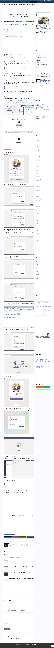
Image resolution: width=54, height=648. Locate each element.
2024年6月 (38, 156)
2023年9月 (38, 166)
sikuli (40, 306)
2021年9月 (38, 200)
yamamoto (32, 517)
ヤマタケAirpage (45, 33)
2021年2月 (38, 210)
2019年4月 (38, 240)
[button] (38, 335)
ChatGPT (40, 298)
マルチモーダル (47, 310)
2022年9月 (38, 183)
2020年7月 (38, 220)
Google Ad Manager (46, 299)
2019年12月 (38, 230)
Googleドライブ (46, 303)
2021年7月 (38, 203)
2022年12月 (38, 179)
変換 (46, 313)
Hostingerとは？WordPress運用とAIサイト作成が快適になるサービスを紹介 (45, 81)
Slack (46, 306)
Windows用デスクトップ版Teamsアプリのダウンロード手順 (13, 36)
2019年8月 (38, 236)
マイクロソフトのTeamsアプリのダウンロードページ (13, 100)
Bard (37, 298)
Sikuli (37, 268)
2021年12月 (38, 196)
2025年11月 (38, 140)
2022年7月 (38, 186)
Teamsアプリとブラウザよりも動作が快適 (11, 35)
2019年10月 (38, 233)
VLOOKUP (38, 307)
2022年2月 (38, 193)
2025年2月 (38, 147)
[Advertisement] (19, 45)
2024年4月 (38, 157)
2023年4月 (38, 173)
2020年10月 (38, 216)
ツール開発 (38, 274)
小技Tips (14, 515)
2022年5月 (38, 189)
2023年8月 (38, 167)
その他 (37, 271)
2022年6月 (38, 187)
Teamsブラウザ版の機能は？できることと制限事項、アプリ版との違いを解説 (21, 566)
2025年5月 (38, 146)
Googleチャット (46, 302)
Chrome (49, 298)
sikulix (43, 306)
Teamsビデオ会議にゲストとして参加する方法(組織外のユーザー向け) (19, 572)
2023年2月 (38, 176)
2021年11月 (38, 197)
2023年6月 (38, 170)
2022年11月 (38, 180)
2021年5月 (38, 206)
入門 (41, 313)
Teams (18, 515)
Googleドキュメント (39, 303)
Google (41, 299)
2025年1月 (38, 149)
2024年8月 (38, 153)
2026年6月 (38, 137)
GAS (37, 299)
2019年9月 (38, 234)
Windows (20, 515)
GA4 (37, 261)
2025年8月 (38, 143)
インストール (38, 309)
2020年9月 (38, 217)
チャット (38, 310)
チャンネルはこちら (45, 31)
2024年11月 (38, 150)
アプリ (23, 515)
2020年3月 (38, 226)
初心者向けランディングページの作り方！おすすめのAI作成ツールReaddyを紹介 (45, 55)
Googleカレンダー (39, 302)
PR (37, 264)
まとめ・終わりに (7, 37)
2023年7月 (38, 169)
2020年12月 (38, 213)
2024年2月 (38, 159)
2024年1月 (38, 160)
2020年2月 (38, 227)
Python (37, 265)
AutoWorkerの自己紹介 (43, 27)
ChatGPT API (44, 298)
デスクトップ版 (31, 515)
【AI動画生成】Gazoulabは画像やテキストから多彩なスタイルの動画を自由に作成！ (45, 62)
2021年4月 (38, 207)
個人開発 (38, 313)
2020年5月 (38, 223)
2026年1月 (38, 139)
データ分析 (42, 310)
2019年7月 (38, 237)
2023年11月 (38, 163)
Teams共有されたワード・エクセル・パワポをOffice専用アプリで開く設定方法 (21, 578)
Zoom (47, 307)
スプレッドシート (47, 309)
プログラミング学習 (39, 275)
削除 (43, 313)
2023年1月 (38, 177)
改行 (48, 313)
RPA (37, 267)
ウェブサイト (6, 623)
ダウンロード (26, 515)
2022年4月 (38, 190)
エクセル (42, 309)
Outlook (38, 306)
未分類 (37, 278)
